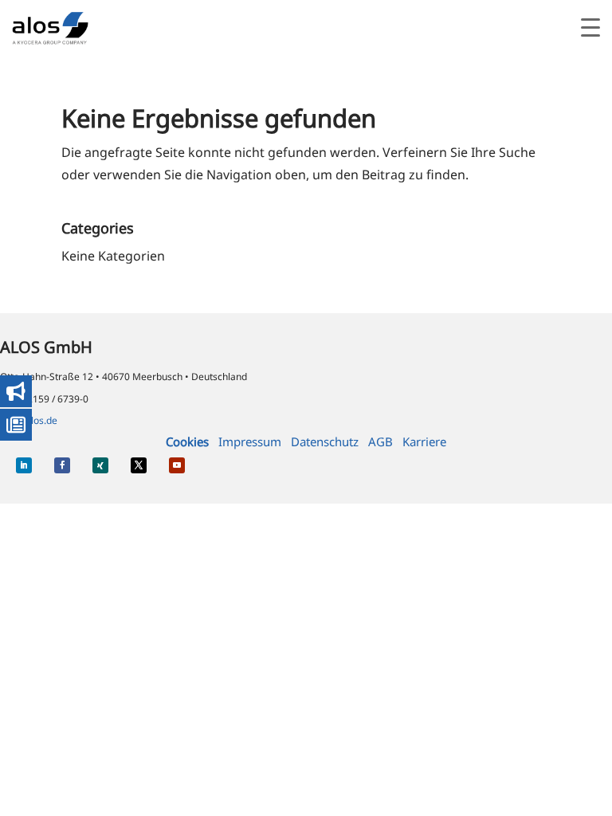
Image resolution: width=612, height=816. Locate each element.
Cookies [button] (187, 441)
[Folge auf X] (139, 465)
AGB (380, 441)
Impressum (249, 441)
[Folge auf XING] (100, 465)
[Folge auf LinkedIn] (24, 465)
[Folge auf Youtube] (177, 465)
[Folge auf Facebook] (62, 465)
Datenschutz (325, 441)
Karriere (424, 441)
